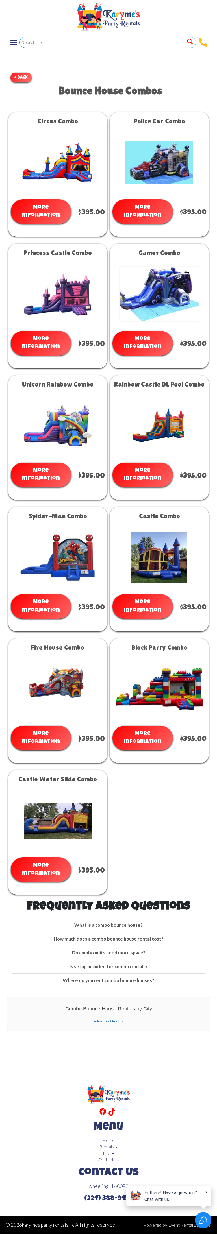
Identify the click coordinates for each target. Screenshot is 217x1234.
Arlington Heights (108, 1021)
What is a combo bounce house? (108, 925)
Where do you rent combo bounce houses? (108, 980)
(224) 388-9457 (108, 1198)
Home (108, 1140)
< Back (21, 77)
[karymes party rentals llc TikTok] (111, 1112)
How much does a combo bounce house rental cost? (109, 939)
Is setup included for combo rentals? (109, 966)
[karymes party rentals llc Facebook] (102, 1112)
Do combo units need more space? (109, 953)
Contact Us (109, 1159)
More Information (41, 212)
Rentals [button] (107, 1146)
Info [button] (107, 1153)
